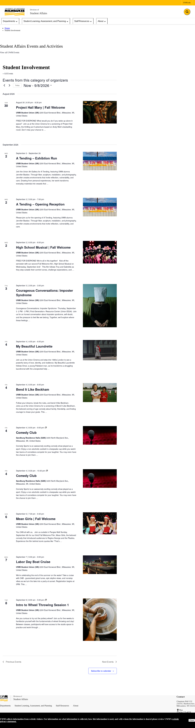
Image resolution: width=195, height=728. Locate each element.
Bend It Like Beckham (32, 389)
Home (7, 28)
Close (192, 720)
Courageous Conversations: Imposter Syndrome (44, 292)
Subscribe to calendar (101, 671)
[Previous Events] (4, 85)
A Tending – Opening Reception (40, 204)
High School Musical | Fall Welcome (43, 247)
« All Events (8, 73)
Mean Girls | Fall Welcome (35, 518)
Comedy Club (26, 432)
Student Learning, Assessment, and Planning (44, 21)
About (100, 21)
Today (17, 85)
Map (181, 710)
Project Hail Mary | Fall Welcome (40, 107)
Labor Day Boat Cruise (33, 561)
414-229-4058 (185, 712)
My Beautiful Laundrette (34, 346)
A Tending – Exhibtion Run (36, 158)
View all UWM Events (9, 52)
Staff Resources (81, 21)
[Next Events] (9, 85)
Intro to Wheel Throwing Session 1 (42, 605)
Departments (9, 21)
